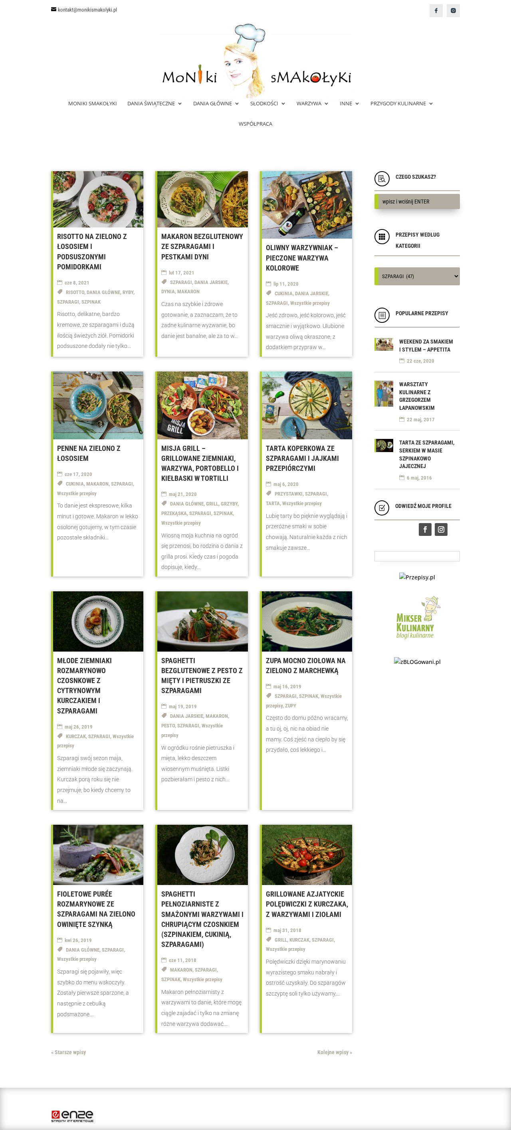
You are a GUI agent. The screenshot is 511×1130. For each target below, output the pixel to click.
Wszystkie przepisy (310, 303)
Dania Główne (212, 104)
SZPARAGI (68, 302)
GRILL (212, 504)
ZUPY (290, 706)
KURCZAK (76, 736)
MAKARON (188, 291)
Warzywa (309, 104)
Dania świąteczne (151, 104)
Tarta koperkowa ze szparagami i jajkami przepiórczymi (302, 458)
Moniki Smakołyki (92, 104)
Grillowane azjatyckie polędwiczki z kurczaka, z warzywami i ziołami (307, 904)
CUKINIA (284, 293)
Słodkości (264, 104)
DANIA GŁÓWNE (103, 292)
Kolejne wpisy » (334, 1052)
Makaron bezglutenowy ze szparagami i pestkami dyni (202, 246)
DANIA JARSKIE (211, 282)
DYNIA (168, 291)
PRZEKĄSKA (174, 513)
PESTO (168, 726)
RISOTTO (75, 292)
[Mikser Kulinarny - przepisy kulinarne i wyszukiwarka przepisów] (417, 641)
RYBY (128, 292)
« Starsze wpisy (68, 1052)
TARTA (273, 503)
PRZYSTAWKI (289, 494)
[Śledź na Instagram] (441, 529)
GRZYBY (229, 504)
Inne (346, 104)
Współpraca (255, 124)
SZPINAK (91, 302)
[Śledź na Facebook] (425, 529)
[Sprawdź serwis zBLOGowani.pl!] (417, 662)
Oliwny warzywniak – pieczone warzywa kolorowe (302, 257)
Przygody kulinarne (398, 104)
